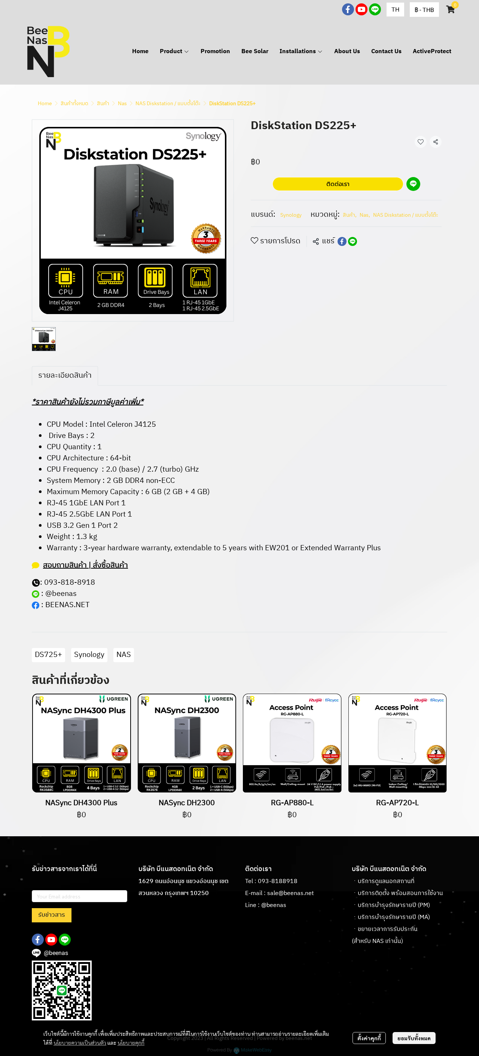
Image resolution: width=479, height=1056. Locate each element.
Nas (122, 103)
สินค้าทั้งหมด (74, 103)
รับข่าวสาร (51, 915)
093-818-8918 (69, 582)
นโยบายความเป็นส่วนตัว (80, 1042)
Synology (291, 215)
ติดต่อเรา (338, 183)
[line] (375, 9)
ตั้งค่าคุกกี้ (369, 1038)
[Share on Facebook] (342, 241)
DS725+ (48, 655)
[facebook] (348, 9)
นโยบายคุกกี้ (131, 1042)
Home (45, 103)
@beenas (61, 594)
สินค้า (103, 103)
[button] (395, 9)
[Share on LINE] (352, 241)
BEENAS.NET (67, 605)
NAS (123, 655)
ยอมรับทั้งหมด (414, 1038)
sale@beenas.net (290, 893)
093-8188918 (278, 881)
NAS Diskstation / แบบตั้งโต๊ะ (168, 103)
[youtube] (361, 9)
